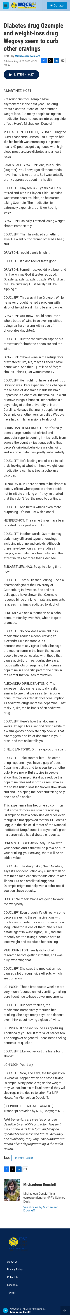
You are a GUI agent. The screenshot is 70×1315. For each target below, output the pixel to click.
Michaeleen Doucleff (27, 56)
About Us (12, 1261)
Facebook (12, 1285)
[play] (5, 1310)
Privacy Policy (15, 1269)
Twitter (11, 1293)
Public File (12, 1277)
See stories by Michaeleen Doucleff (41, 1208)
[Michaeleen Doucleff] (12, 1190)
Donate (58, 5)
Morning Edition (24, 1157)
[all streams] (65, 1310)
